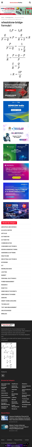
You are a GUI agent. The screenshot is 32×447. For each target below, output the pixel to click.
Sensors (4, 297)
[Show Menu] (2, 2)
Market (3, 275)
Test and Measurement (9, 307)
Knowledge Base (9, 17)
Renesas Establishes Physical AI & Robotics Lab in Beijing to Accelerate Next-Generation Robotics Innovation (19, 418)
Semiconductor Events (9, 291)
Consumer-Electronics (9, 246)
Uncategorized (6, 310)
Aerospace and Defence (8, 227)
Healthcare (5, 256)
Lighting (4, 272)
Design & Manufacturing (9, 249)
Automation (5, 236)
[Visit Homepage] (16, 3)
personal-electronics (8, 278)
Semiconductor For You (10, 443)
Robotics (4, 288)
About (2, 440)
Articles (4, 233)
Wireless (4, 313)
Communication (6, 243)
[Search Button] (30, 2)
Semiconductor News (8, 294)
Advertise (9, 440)
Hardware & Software (8, 252)
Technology (5, 304)
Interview (4, 262)
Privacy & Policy (18, 440)
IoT (2, 265)
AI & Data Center (6, 230)
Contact (27, 440)
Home (2, 17)
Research (4, 284)
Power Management (7, 281)
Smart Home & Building (8, 301)
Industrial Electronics (9, 259)
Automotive (5, 240)
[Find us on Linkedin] (3, 375)
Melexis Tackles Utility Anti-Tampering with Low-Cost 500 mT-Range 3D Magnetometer (19, 427)
